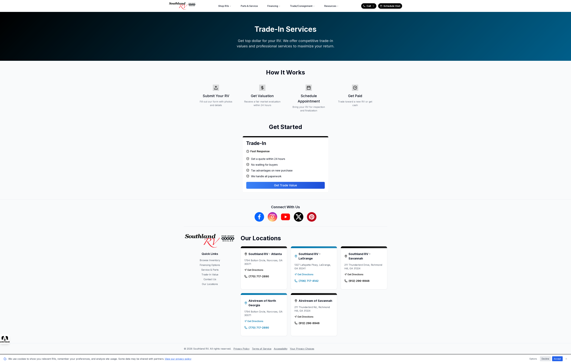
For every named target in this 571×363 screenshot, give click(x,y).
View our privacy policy (178, 358)
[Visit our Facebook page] (259, 217)
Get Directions (255, 269)
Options (533, 358)
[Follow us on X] (298, 217)
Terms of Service (261, 348)
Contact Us (210, 279)
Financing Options (210, 264)
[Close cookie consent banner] (566, 359)
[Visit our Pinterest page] (311, 217)
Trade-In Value (209, 274)
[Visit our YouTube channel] (285, 217)
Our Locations (210, 284)
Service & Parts (210, 269)
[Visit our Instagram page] (272, 217)
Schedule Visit (391, 5)
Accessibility (280, 348)
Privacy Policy (241, 348)
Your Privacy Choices (302, 348)
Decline (545, 358)
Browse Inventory (210, 260)
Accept (557, 358)
